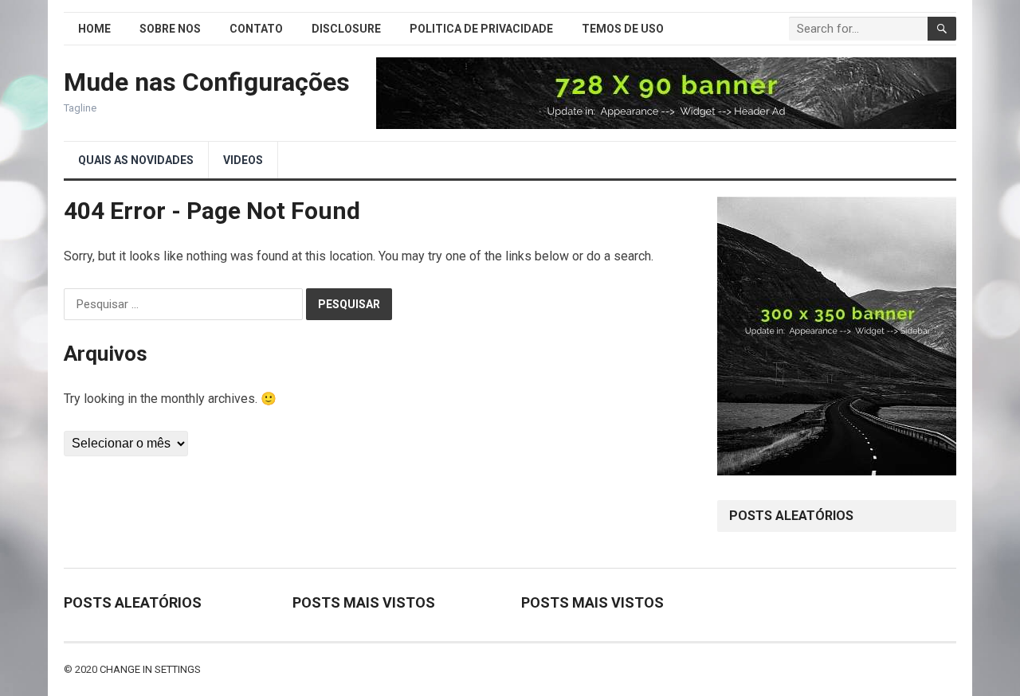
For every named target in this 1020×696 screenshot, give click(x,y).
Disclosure (346, 28)
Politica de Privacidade (481, 28)
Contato (256, 28)
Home (94, 28)
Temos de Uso (623, 28)
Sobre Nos (170, 28)
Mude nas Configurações (207, 82)
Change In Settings (150, 669)
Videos (243, 160)
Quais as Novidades (136, 160)
